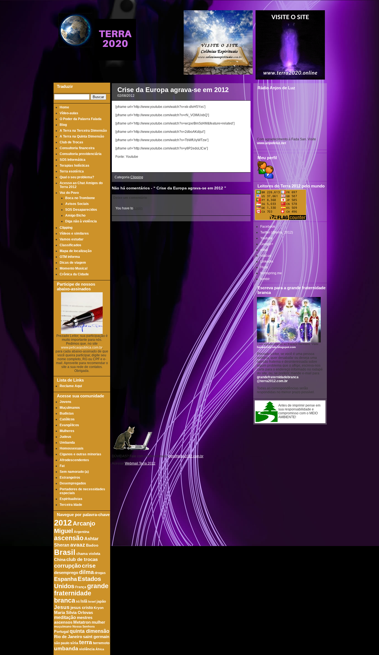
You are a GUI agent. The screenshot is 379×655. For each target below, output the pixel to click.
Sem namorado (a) (74, 472)
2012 (63, 522)
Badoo (92, 545)
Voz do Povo (69, 193)
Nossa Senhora (83, 626)
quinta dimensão (89, 631)
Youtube (266, 238)
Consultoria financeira (77, 148)
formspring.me (271, 273)
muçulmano (63, 626)
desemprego (66, 572)
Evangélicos (69, 425)
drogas (100, 573)
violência (87, 649)
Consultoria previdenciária (81, 154)
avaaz (77, 545)
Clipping (66, 228)
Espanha (65, 579)
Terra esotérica (72, 171)
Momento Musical (73, 268)
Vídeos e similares (74, 233)
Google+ (266, 244)
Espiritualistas (71, 499)
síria (74, 643)
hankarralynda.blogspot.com (276, 347)
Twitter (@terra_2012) (276, 232)
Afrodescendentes (74, 460)
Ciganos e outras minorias (80, 454)
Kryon (98, 608)
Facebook (267, 227)
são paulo (61, 643)
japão (101, 601)
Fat (62, 466)
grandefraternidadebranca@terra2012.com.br (278, 379)
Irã (78, 601)
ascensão (69, 538)
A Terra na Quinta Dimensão (82, 136)
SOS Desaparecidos (81, 210)
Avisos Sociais (77, 204)
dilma (86, 572)
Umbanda (67, 443)
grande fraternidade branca (81, 593)
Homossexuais (72, 448)
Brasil (64, 552)
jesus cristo (81, 607)
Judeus (65, 437)
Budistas (67, 413)
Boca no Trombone (80, 198)
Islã (83, 601)
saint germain (96, 636)
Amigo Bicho (75, 215)
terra (85, 642)
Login (138, 208)
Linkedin (266, 261)
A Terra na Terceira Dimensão (83, 131)
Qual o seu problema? (77, 177)
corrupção (67, 566)
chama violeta (88, 554)
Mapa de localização (76, 251)
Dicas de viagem (73, 263)
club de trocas (82, 559)
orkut (264, 250)
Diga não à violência (81, 221)
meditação (65, 617)
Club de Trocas (71, 142)
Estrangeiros (70, 477)
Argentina (81, 532)
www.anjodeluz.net (271, 143)
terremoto (101, 643)
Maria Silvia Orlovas (73, 612)
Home (64, 107)
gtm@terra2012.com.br (186, 456)
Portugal (61, 632)
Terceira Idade (71, 505)
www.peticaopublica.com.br (81, 347)
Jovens (65, 402)
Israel (92, 601)
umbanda (66, 648)
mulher (98, 622)
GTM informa (70, 257)
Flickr (264, 267)
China (59, 559)
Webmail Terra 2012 (140, 463)
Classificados (70, 245)
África (99, 649)
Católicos (67, 419)
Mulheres (67, 431)
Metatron (82, 622)
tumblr (265, 279)
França (80, 587)
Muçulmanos (70, 408)
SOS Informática (72, 160)
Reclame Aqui (71, 386)
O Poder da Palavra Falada (81, 119)
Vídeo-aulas (69, 113)
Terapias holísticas (74, 165)
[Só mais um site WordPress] (115, 58)
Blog (63, 125)
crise (89, 565)
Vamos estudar (72, 239)
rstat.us (265, 256)
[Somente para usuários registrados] (265, 178)
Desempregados (73, 483)
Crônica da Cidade (74, 274)
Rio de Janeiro (68, 636)
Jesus (62, 607)
